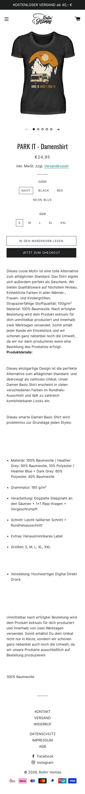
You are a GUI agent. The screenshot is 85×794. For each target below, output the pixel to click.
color (42, 181)
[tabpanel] (42, 73)
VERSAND (42, 718)
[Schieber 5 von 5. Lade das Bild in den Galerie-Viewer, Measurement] (51, 129)
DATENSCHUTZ (43, 734)
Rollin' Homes (50, 772)
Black (43, 190)
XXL (63, 222)
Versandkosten (56, 166)
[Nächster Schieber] (58, 129)
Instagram (44, 762)
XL (51, 222)
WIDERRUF (42, 724)
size (42, 213)
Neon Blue (42, 199)
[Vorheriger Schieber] (27, 129)
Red (60, 190)
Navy (26, 190)
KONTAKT (43, 711)
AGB (42, 746)
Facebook (44, 756)
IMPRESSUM (42, 740)
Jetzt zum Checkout (41, 252)
